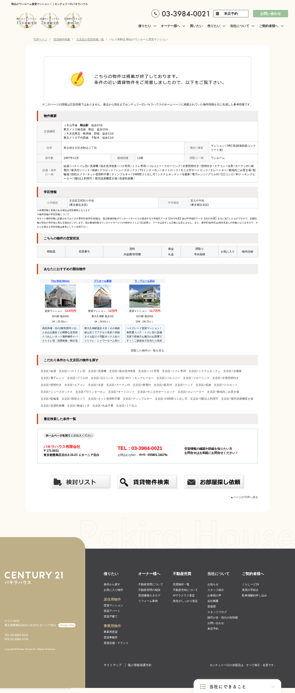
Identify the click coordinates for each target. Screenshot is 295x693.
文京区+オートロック (121, 391)
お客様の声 (214, 595)
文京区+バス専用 (148, 371)
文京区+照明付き (51, 385)
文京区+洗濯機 (97, 371)
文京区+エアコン (74, 385)
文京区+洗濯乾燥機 (52, 405)
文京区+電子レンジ (52, 378)
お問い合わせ (270, 13)
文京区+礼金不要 (102, 405)
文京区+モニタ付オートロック (156, 391)
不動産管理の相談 (149, 590)
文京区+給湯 (48, 371)
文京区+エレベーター (191, 391)
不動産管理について (150, 584)
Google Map (67, 625)
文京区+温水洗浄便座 (122, 371)
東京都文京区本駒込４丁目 (80, 147)
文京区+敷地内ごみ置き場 (223, 391)
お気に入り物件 (113, 590)
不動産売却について (185, 590)
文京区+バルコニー (168, 378)
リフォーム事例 (148, 601)
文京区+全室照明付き (225, 378)
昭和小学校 (87, 200)
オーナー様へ (149, 574)
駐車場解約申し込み (254, 595)
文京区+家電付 (142, 385)
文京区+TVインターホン (90, 391)
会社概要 (212, 601)
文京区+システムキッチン (205, 371)
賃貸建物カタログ (149, 595)
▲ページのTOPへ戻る (244, 497)
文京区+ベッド (184, 385)
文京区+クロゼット (226, 385)
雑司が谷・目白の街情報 (222, 617)
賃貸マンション (113, 605)
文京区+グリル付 (77, 378)
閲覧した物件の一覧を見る (147, 350)
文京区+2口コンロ (102, 378)
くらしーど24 (250, 584)
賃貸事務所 (111, 637)
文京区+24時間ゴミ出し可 (171, 398)
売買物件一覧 (181, 584)
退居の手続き (250, 590)
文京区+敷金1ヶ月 (78, 405)
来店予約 (231, 13)
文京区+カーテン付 (118, 385)
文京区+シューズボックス (57, 391)
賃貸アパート (112, 611)
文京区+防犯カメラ (73, 398)
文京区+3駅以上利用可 (204, 398)
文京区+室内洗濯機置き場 (237, 398)
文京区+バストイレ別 (72, 371)
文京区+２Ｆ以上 (126, 405)
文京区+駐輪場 (50, 398)
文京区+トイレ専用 (174, 371)
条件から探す (112, 584)
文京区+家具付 (163, 385)
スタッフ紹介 (215, 590)
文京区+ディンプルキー (137, 398)
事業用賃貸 (111, 632)
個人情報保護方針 (140, 665)
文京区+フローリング (196, 378)
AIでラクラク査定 (184, 595)
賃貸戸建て (111, 616)
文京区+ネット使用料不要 (104, 398)
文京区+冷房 (95, 385)
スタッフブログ (217, 612)
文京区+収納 (203, 385)
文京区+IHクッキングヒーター (135, 378)
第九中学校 (197, 200)
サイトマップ (113, 665)
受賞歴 (211, 606)
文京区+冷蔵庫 (232, 371)
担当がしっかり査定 (185, 601)
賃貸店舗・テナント (116, 643)
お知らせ (212, 584)
